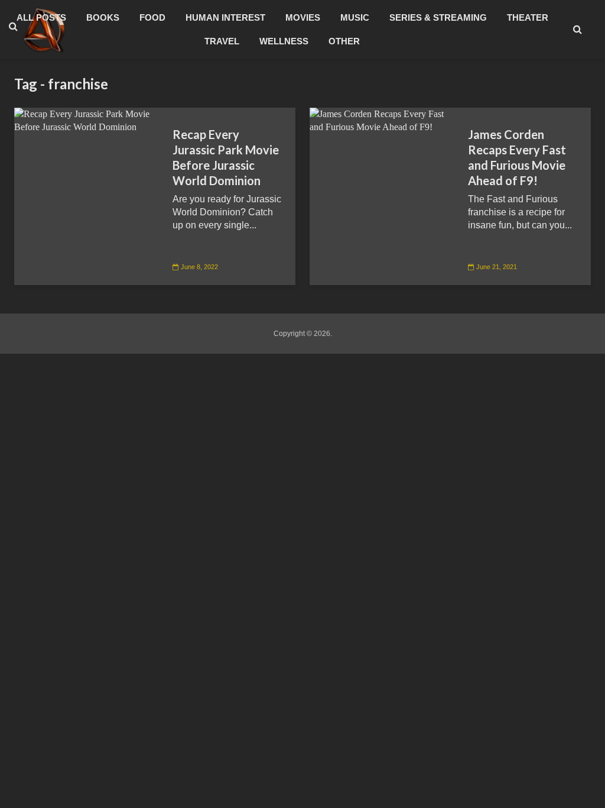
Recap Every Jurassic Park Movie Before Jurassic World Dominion (226, 157)
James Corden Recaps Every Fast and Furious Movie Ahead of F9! (517, 157)
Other (344, 41)
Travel (221, 41)
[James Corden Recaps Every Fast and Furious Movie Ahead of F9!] (380, 120)
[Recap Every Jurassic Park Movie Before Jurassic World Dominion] (84, 120)
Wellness (283, 41)
